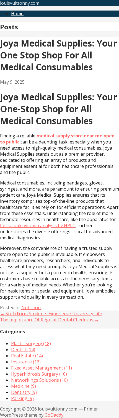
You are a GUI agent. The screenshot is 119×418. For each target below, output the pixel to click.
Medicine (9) (23, 386)
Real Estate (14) (27, 356)
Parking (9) (22, 398)
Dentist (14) (23, 350)
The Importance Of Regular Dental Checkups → (49, 320)
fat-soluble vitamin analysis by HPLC (37, 225)
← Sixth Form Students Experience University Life (51, 314)
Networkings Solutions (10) (39, 380)
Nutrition (31, 307)
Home (17, 14)
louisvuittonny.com (19, 3)
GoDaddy (54, 415)
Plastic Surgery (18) (31, 343)
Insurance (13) (26, 362)
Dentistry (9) (24, 392)
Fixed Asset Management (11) (41, 368)
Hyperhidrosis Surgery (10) (39, 374)
